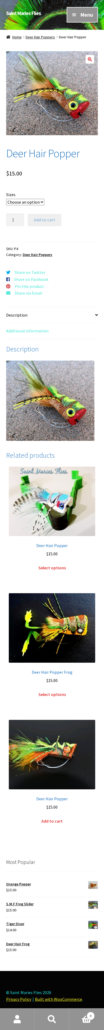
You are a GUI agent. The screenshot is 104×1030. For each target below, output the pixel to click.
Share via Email (28, 293)
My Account (17, 1019)
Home (17, 37)
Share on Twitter (30, 272)
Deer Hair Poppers (40, 37)
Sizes (10, 194)
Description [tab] (16, 315)
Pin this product (29, 286)
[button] (90, 59)
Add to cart (44, 219)
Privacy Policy (18, 999)
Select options (52, 567)
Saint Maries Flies (23, 13)
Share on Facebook (31, 279)
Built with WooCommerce (58, 999)
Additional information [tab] (27, 330)
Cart (80, 1013)
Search (52, 1019)
